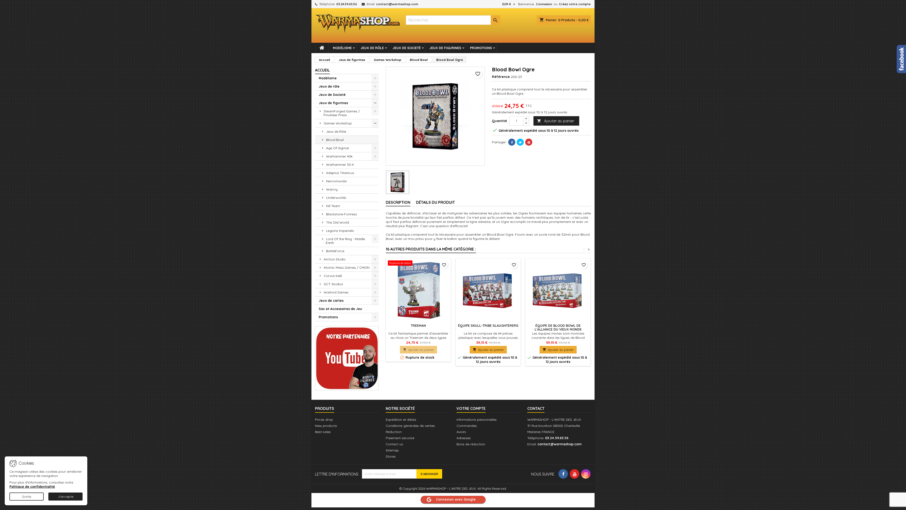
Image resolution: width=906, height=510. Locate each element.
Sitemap (392, 450)
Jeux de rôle (372, 48)
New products (326, 426)
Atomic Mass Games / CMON (346, 267)
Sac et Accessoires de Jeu (340, 309)
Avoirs (461, 432)
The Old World (337, 222)
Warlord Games (336, 292)
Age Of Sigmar (337, 148)
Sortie (26, 496)
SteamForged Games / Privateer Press (341, 113)
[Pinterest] (528, 142)
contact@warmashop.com (397, 4)
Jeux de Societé (407, 48)
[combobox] (453, 20)
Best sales (323, 432)
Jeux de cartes (331, 300)
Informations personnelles (477, 419)
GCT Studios (333, 284)
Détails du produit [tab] (435, 202)
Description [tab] (398, 202)
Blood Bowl (335, 140)
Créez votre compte (575, 4)
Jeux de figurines (445, 48)
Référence (501, 77)
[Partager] (511, 142)
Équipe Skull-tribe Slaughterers (488, 325)
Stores (391, 456)
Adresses (464, 438)
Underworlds (336, 198)
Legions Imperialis (340, 231)
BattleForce (335, 251)
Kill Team (333, 206)
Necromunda (336, 181)
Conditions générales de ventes (410, 426)
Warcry (332, 189)
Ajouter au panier (555, 121)
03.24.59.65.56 (346, 4)
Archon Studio (335, 259)
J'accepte (65, 496)
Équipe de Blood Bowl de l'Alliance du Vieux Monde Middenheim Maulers (558, 329)
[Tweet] (520, 142)
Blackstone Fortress (341, 214)
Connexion (544, 4)
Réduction (394, 432)
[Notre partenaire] (347, 358)
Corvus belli (333, 276)
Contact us (394, 444)
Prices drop (324, 419)
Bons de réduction (471, 444)
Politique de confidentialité (32, 486)
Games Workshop (338, 123)
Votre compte (471, 408)
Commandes (467, 426)
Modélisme (342, 48)
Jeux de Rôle (336, 131)
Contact (536, 408)
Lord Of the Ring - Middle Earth (345, 241)
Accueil (322, 70)
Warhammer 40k (339, 156)
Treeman (418, 325)
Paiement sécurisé (400, 438)
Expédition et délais (401, 419)
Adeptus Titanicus (340, 173)
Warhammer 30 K (340, 164)
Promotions (481, 48)
